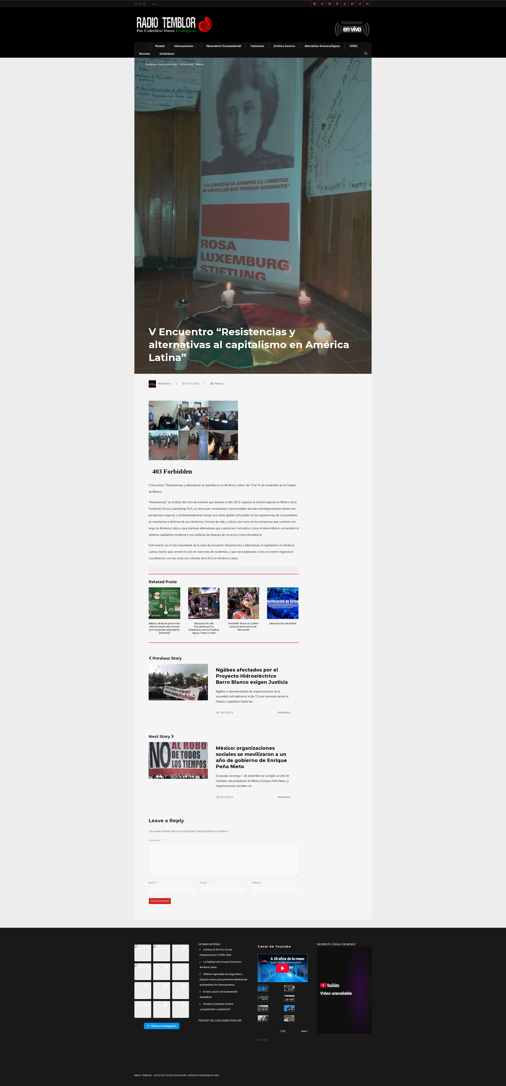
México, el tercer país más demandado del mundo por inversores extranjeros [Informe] (164, 628)
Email (204, 882)
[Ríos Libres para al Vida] (263, 998)
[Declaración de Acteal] (283, 603)
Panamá (160, 46)
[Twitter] (322, 4)
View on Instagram (163, 1026)
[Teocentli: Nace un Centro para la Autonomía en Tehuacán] (243, 603)
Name (153, 882)
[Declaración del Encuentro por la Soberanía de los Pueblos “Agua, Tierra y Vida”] (204, 603)
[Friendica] (330, 4)
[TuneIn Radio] (360, 4)
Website (256, 882)
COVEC (353, 46)
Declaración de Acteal (282, 623)
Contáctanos (167, 53)
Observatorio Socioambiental (223, 46)
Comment (155, 840)
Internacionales (183, 46)
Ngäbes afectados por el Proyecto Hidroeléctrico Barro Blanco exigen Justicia (252, 676)
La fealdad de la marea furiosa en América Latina (180, 3)
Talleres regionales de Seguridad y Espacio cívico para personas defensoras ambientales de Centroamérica (223, 979)
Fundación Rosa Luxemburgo (161, 64)
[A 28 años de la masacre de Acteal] (263, 988)
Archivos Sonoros (284, 46)
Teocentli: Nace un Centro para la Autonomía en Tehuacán (243, 626)
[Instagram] (337, 4)
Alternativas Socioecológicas (322, 46)
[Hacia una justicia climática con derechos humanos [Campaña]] (289, 998)
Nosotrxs (144, 53)
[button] (142, 953)
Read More (284, 712)
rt (170, 383)
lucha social (186, 64)
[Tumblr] (352, 4)
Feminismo (257, 46)
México (200, 64)
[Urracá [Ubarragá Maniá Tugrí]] (289, 1008)
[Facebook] (315, 4)
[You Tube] (345, 4)
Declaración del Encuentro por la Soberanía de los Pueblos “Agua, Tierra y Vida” (204, 628)
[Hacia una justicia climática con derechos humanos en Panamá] (263, 1008)
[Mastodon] (367, 4)
